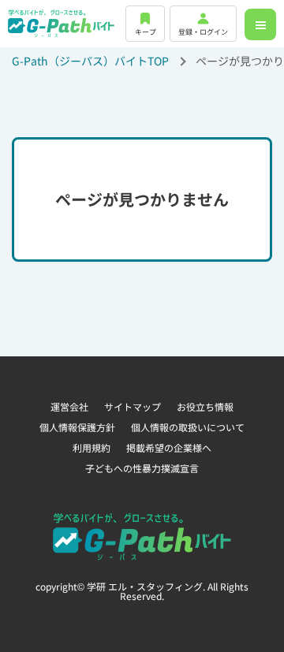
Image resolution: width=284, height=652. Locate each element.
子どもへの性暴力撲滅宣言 (142, 468)
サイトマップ (132, 406)
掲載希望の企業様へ (168, 447)
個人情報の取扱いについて (188, 427)
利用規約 (91, 447)
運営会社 (69, 406)
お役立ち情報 (205, 406)
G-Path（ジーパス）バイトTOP (90, 60)
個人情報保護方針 (77, 427)
